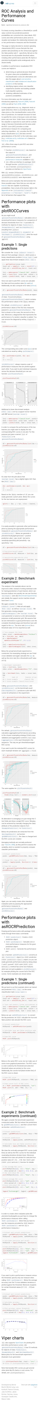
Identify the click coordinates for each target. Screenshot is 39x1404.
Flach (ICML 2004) (20, 104)
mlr (10, 3)
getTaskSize (10, 264)
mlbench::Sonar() (26, 252)
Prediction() (28, 225)
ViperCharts (27, 169)
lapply (12, 862)
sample (15, 266)
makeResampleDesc (21, 634)
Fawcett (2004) (23, 102)
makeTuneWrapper (15, 646)
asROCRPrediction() (25, 164)
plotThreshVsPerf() (15, 374)
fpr (26, 283)
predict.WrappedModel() (11, 232)
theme (6, 795)
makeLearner (13, 272)
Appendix (5, 190)
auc (17, 134)
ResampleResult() (8, 227)
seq (20, 1171)
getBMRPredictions (16, 856)
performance (11, 356)
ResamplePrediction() (10, 828)
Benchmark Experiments (27, 596)
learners (4, 186)
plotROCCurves (8, 326)
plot (4, 1169)
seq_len (21, 268)
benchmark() (6, 234)
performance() (28, 351)
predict (12, 276)
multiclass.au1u (22, 138)
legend (5, 1191)
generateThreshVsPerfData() (17, 155)
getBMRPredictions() (10, 836)
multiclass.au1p (11, 138)
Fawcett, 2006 (10, 845)
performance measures (14, 160)
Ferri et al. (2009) (7, 141)
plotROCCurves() (19, 150)
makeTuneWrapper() (9, 613)
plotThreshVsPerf (9, 378)
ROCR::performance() (14, 942)
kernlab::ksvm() (20, 414)
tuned (11, 600)
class (35, 862)
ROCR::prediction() (13, 937)
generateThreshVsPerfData (17, 290)
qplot (5, 504)
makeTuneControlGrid (16, 644)
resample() (27, 232)
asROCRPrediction (19, 1026)
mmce (33, 286)
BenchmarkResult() (27, 227)
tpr (31, 283)
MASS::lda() (30, 260)
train (11, 274)
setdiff (15, 268)
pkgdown (34, 1385)
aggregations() (8, 740)
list (29, 443)
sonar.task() (28, 257)
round (29, 266)
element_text (27, 795)
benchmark (11, 673)
